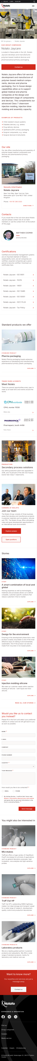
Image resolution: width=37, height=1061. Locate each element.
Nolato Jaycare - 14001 (12, 286)
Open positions (11, 539)
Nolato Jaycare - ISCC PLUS (14, 302)
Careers (4, 1034)
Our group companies (8, 41)
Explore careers (11, 531)
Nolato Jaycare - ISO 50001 (14, 297)
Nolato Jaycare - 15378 (12, 280)
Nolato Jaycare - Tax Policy (14, 308)
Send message (27, 809)
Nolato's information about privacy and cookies (19, 798)
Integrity (11, 1048)
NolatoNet (4, 1048)
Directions (27, 205)
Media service (6, 1038)
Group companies (7, 1030)
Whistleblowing (20, 1048)
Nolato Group (2, 41)
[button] (33, 6)
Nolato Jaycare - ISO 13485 (14, 291)
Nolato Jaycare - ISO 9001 (13, 275)
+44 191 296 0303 (15, 202)
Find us (4, 1025)
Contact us (18, 67)
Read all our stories (24, 703)
